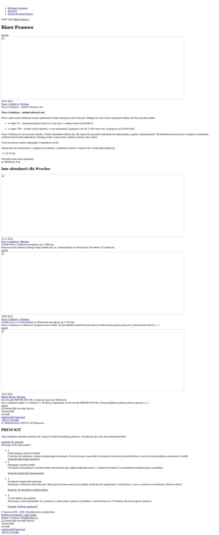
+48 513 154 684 (10, 420)
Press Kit (12, 11)
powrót (4, 35)
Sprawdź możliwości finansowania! (26, 473)
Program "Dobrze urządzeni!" (23, 506)
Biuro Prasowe (21, 19)
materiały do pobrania (12, 442)
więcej (4, 250)
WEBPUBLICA (29, 517)
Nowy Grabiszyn (10, 104)
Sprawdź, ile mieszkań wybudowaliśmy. (28, 489)
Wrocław (24, 104)
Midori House (8, 397)
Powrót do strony (20, 14)
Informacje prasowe (18, 8)
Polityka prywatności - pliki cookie (19, 514)
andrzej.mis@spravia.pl (13, 417)
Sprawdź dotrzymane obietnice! (24, 459)
